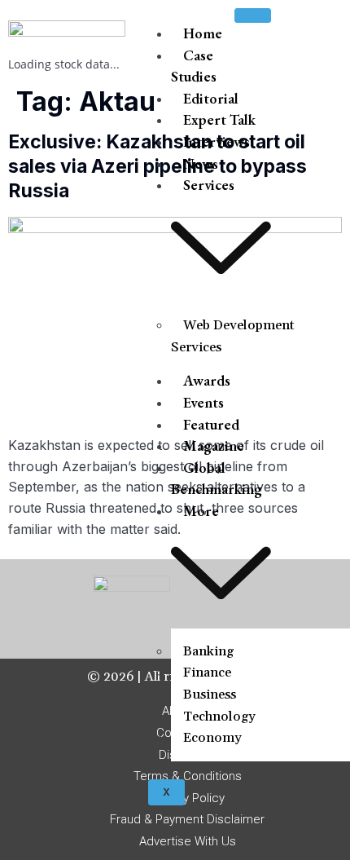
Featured (211, 424)
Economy (212, 738)
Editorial (210, 98)
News (200, 163)
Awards (206, 380)
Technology (219, 716)
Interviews (216, 141)
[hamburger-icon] (252, 15)
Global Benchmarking (216, 478)
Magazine (213, 445)
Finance (207, 672)
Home (202, 33)
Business (209, 694)
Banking (208, 651)
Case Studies (194, 66)
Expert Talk (219, 119)
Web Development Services (233, 336)
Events (203, 402)
